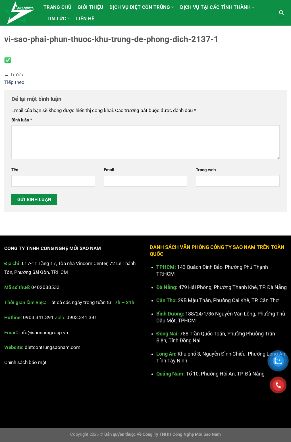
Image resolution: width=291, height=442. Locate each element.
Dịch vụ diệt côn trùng (139, 7)
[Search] (281, 13)
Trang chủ (57, 7)
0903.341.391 (38, 317)
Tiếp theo (17, 82)
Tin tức (56, 18)
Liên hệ (85, 18)
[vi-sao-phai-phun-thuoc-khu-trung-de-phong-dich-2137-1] (7, 60)
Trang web (206, 169)
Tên (14, 169)
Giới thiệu (90, 7)
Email (109, 169)
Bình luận (21, 120)
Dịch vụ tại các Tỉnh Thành (215, 7)
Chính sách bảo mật (25, 362)
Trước (13, 74)
